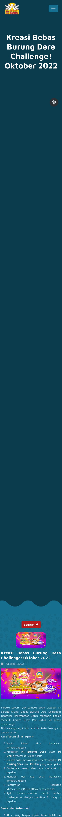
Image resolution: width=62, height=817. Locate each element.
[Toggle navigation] (53, 8)
